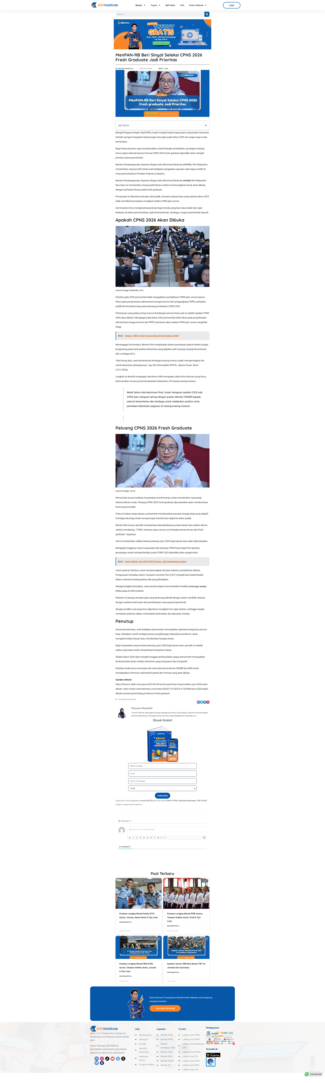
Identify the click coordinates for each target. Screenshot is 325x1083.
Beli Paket (170, 5)
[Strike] (140, 837)
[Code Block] (154, 837)
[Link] (158, 837)
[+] (165, 837)
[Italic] (133, 837)
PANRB (187, 180)
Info (182, 5)
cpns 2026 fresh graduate (127, 699)
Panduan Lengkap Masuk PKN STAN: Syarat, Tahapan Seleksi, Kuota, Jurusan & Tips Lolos (137, 967)
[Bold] (130, 837)
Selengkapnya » (125, 922)
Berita (161, 68)
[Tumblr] (102, 1063)
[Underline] (137, 837)
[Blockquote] (151, 837)
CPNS (166, 68)
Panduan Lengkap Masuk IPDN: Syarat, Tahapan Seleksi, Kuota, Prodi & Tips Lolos (185, 917)
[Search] (206, 14)
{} (161, 837)
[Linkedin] (97, 1063)
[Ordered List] (144, 837)
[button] (206, 125)
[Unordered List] (147, 837)
